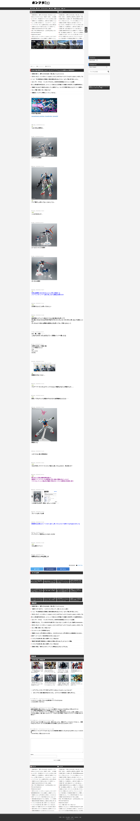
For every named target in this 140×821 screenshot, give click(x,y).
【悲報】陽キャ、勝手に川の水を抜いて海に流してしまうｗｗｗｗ (47, 73)
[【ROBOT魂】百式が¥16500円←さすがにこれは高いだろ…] (76, 678)
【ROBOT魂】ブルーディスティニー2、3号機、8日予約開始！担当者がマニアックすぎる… (63, 671)
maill (64, 8)
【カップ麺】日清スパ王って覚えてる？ (41, 90)
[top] (86, 28)
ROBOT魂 (79, 565)
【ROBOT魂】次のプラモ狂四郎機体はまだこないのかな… (76, 671)
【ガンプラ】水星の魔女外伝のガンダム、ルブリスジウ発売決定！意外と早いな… (54, 692)
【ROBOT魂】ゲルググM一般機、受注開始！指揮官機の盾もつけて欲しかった (63, 684)
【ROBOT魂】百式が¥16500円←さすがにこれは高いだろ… (76, 684)
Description (45, 8)
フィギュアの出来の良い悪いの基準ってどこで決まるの (45, 638)
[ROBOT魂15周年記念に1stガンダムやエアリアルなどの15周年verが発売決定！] (63, 569)
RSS (39, 8)
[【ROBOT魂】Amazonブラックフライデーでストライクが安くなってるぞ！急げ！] (50, 678)
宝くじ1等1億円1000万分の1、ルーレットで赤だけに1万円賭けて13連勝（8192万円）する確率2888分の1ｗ (57, 84)
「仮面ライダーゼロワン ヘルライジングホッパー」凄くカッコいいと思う (49, 609)
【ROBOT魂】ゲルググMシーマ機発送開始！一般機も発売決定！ (37, 671)
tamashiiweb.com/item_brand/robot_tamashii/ (45, 116)
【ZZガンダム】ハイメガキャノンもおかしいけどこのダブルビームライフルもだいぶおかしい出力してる (57, 625)
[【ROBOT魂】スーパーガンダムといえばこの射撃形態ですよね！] (37, 678)
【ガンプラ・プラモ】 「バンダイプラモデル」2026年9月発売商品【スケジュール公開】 (53, 81)
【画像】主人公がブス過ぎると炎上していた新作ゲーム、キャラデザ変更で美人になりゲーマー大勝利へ (57, 87)
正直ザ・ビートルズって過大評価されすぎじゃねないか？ (45, 635)
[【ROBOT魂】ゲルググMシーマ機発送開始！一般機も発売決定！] (37, 665)
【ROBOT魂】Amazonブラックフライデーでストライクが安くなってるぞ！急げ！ (50, 684)
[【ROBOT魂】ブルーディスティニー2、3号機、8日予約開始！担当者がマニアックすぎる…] (63, 665)
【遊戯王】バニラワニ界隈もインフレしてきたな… (43, 92)
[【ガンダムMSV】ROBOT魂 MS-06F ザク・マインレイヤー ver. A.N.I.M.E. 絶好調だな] (50, 665)
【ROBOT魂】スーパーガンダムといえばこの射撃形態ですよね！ (37, 684)
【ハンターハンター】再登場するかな (40, 630)
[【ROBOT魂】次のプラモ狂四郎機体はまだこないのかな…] (76, 665)
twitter (51, 8)
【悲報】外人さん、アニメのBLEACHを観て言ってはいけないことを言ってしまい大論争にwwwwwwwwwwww (57, 622)
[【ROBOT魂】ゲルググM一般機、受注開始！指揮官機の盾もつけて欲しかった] (63, 678)
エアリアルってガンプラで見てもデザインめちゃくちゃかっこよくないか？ (52, 690)
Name (32, 754)
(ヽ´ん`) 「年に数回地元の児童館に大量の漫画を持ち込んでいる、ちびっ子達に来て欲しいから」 (55, 79)
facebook (58, 8)
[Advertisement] (57, 54)
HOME (33, 8)
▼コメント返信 (51, 698)
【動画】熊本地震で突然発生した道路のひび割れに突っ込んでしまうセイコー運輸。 (52, 641)
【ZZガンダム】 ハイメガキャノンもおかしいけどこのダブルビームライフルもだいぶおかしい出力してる (57, 76)
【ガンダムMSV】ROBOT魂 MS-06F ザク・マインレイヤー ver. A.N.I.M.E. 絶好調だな (50, 671)
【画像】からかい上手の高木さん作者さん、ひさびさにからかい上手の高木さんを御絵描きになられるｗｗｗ (57, 633)
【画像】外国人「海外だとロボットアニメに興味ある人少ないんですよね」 (49, 646)
